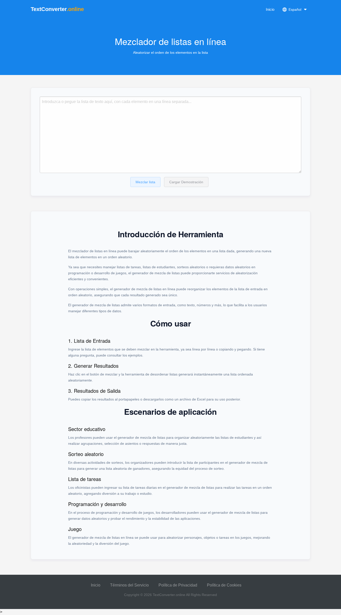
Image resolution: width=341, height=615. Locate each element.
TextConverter (57, 9)
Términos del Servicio (129, 585)
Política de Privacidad (178, 585)
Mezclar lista (145, 182)
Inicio (270, 9)
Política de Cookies (224, 585)
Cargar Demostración (186, 182)
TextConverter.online (169, 595)
